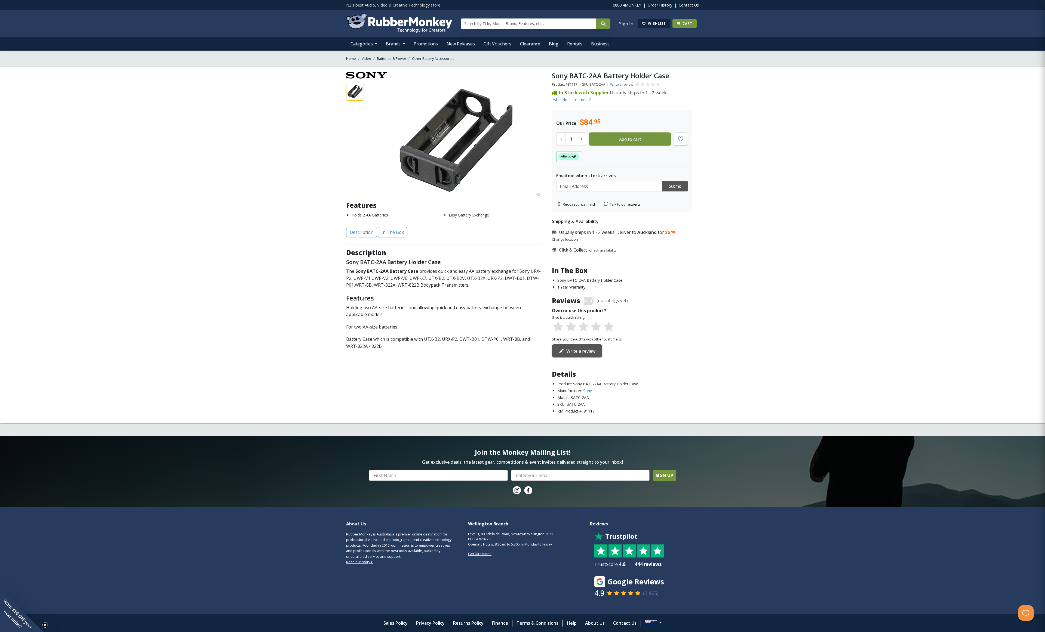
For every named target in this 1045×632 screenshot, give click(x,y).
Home (351, 58)
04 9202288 (483, 539)
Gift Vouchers (497, 44)
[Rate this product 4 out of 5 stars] (596, 326)
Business (600, 44)
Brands (394, 44)
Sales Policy (395, 623)
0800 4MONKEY (627, 5)
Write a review (621, 84)
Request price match (579, 204)
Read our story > (359, 561)
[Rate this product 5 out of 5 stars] (609, 326)
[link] (517, 490)
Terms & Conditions (537, 623)
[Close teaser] (45, 625)
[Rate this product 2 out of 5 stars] (570, 326)
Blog (553, 44)
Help (572, 623)
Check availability (602, 250)
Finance (500, 623)
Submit (675, 186)
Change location (565, 239)
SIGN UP (664, 475)
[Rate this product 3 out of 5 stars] (583, 326)
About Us (595, 623)
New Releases (461, 44)
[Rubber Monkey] (399, 31)
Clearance (530, 44)
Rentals (574, 44)
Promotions (426, 44)
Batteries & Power (391, 58)
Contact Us (689, 5)
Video (366, 58)
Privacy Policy (430, 623)
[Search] (603, 23)
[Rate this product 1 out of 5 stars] (558, 326)
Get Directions (479, 553)
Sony (587, 390)
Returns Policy (468, 623)
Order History (660, 5)
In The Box (393, 232)
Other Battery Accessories (433, 58)
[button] (22, 610)
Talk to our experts (625, 204)
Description (361, 232)
